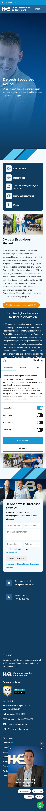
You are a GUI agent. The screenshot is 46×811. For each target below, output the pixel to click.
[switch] (40, 415)
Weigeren (23, 448)
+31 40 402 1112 (22, 599)
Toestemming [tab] (8, 367)
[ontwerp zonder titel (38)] (19, 691)
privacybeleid (11, 552)
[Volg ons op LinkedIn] (5, 724)
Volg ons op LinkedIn (17, 724)
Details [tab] (23, 367)
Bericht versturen (16, 558)
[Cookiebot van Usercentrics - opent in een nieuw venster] (33, 360)
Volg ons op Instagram (18, 729)
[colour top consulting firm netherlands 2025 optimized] (7, 691)
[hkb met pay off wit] (16, 8)
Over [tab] (38, 367)
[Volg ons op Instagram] (5, 728)
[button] (40, 9)
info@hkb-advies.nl (24, 584)
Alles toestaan (23, 440)
